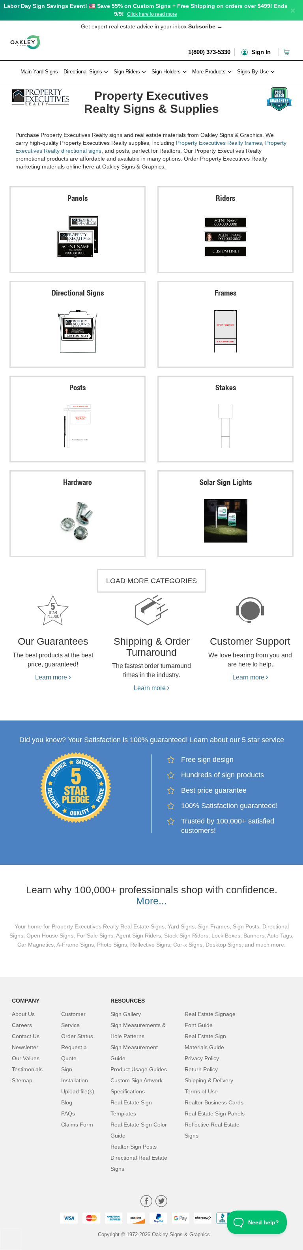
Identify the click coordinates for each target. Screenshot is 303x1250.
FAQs (68, 1113)
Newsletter (25, 1047)
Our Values (25, 1058)
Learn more (52, 677)
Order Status (77, 1036)
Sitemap (22, 1080)
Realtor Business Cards (214, 1102)
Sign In (260, 52)
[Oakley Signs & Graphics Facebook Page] (146, 1202)
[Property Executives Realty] (40, 95)
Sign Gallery (125, 1014)
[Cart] (287, 52)
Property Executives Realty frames (219, 143)
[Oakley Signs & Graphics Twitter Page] (161, 1202)
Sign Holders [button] (167, 72)
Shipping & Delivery (209, 1080)
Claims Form (77, 1124)
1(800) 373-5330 (209, 52)
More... (151, 900)
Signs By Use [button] (253, 72)
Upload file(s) (77, 1091)
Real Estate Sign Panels (215, 1113)
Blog (66, 1102)
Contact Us (25, 1036)
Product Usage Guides (138, 1069)
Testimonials (27, 1069)
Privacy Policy (202, 1058)
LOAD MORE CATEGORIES (151, 581)
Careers (22, 1025)
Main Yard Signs (39, 72)
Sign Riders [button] (128, 72)
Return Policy (201, 1069)
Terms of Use (201, 1091)
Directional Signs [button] (84, 72)
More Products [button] (209, 72)
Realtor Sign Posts (133, 1146)
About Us (23, 1014)
